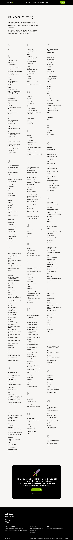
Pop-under (49, 86)
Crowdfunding (11, 349)
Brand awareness (11, 226)
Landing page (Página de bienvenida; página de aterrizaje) (34, 270)
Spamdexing (49, 266)
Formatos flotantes (31, 71)
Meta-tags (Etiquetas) (32, 352)
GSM (28, 120)
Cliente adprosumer (12, 290)
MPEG (28, 384)
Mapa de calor (30, 317)
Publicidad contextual (51, 108)
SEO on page (49, 218)
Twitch (48, 334)
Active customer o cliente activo (14, 67)
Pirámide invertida (50, 71)
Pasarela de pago (50, 57)
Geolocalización (30, 103)
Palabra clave (49, 54)
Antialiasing (10, 115)
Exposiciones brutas (12, 451)
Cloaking (9, 292)
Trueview (49, 333)
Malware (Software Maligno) (33, 315)
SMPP (48, 254)
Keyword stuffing (30, 253)
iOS (28, 206)
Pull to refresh (50, 117)
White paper (49, 413)
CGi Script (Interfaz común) (13, 268)
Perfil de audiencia (50, 59)
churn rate (10, 273)
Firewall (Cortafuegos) (32, 58)
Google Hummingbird (31, 108)
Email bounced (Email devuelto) (14, 429)
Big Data (9, 190)
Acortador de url (11, 66)
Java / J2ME (29, 233)
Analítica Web (10, 105)
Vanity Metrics (50, 375)
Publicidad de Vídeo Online (52, 110)
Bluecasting (10, 204)
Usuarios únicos (50, 364)
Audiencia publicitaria (12, 138)
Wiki (47, 419)
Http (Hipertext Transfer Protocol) (34, 154)
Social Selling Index (51, 261)
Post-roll (48, 93)
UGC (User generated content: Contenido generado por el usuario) (53, 348)
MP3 (28, 382)
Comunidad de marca (12, 307)
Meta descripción (31, 351)
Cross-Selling (10, 345)
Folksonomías (30, 65)
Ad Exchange (10, 73)
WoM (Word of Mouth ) (51, 427)
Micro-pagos (30, 358)
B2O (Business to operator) (13, 169)
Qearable (49, 132)
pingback (49, 69)
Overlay (28, 433)
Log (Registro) (30, 297)
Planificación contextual (52, 76)
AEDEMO (9, 87)
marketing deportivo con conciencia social (32, 332)
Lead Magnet (30, 277)
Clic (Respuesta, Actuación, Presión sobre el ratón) (13, 278)
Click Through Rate (12, 282)
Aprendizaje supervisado (13, 125)
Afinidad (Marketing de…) (13, 89)
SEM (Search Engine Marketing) (53, 212)
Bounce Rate (10, 221)
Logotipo (29, 300)
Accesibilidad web (11, 64)
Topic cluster (49, 320)
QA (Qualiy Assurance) (51, 130)
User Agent (49, 359)
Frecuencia (29, 74)
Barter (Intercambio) (12, 181)
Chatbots (10, 270)
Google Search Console (32, 110)
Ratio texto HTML (50, 151)
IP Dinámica (29, 210)
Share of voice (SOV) (51, 230)
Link (28, 284)
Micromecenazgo (31, 359)
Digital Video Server (12, 379)
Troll (48, 331)
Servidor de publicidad (51, 225)
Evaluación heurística (12, 447)
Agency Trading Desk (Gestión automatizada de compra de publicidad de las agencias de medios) (14, 93)
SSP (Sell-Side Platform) (52, 271)
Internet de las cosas (31, 201)
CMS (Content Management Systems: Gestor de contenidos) (15, 296)
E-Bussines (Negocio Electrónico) (15, 415)
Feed (28, 52)
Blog (9, 198)
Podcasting (49, 85)
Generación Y (30, 100)
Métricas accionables (31, 356)
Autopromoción (11, 150)
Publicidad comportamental (52, 107)
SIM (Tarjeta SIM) (50, 235)
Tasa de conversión (51, 298)
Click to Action (11, 283)
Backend (9, 174)
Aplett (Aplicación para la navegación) (13, 121)
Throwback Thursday (51, 310)
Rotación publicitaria (51, 183)
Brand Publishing (11, 231)
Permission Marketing (51, 64)
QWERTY (49, 136)
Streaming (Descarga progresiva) (54, 278)
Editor (9, 422)
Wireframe (49, 423)
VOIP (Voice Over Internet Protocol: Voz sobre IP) (52, 393)
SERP (48, 219)
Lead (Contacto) (30, 276)
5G (8, 49)
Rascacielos (49, 147)
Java (28, 231)
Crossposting (11, 347)
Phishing (48, 68)
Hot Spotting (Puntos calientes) (34, 147)
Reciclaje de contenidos (52, 158)
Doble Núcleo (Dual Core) (13, 389)
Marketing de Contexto (32, 327)
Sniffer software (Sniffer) (52, 257)
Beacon (9, 183)
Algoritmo (10, 102)
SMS (48, 255)
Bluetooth (10, 207)
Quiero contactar (36, 490)
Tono (48, 315)
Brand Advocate (11, 224)
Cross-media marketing (13, 343)
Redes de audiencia (51, 163)
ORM (28, 430)
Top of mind (49, 319)
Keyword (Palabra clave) (32, 250)
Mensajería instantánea (32, 347)
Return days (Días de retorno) (53, 171)
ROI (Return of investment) (52, 180)
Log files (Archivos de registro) (33, 298)
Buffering (10, 238)
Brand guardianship (12, 228)
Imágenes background (32, 172)
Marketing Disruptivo (31, 336)
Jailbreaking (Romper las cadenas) (34, 230)
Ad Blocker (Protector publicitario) (15, 71)
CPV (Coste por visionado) (13, 337)
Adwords (9, 84)
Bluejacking (10, 205)
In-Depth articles (30, 184)
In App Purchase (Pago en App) (33, 182)
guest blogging (30, 123)
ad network (10, 77)
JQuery (28, 236)
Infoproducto (30, 193)
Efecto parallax (11, 425)
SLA (47, 244)
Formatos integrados (31, 73)
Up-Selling (49, 355)
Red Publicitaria (50, 159)
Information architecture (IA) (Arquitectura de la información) (34, 197)
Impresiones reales (31, 179)
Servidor (48, 223)
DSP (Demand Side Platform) (14, 397)
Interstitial (29, 203)
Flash (28, 59)
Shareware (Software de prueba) (54, 231)
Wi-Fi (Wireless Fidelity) (52, 417)
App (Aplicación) (11, 123)
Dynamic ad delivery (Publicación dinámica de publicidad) (14, 403)
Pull (47, 115)
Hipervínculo (29, 139)
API (8, 118)
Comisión (10, 303)
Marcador (29, 320)
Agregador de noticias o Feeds (14, 96)
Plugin (48, 81)
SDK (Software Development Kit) (53, 211)
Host (28, 145)
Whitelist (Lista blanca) (51, 415)
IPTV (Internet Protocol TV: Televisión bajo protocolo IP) (33, 212)
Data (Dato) (10, 374)
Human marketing (31, 155)
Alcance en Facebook (12, 100)
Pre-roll (48, 95)
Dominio (9, 392)
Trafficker (49, 324)
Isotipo (28, 214)
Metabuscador (30, 354)
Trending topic (50, 329)
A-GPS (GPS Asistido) (12, 60)
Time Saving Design (51, 314)
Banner (9, 177)
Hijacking (29, 135)
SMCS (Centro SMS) (51, 250)
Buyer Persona (11, 240)
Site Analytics (49, 238)
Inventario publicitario (31, 204)
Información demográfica (32, 194)
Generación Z (30, 101)
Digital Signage (11, 377)
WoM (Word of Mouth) (51, 429)
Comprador (10, 305)
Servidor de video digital (52, 226)
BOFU (9, 209)
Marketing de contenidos (32, 326)
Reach (48, 152)
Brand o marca (11, 229)
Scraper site (49, 207)
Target (48, 295)
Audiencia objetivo (11, 136)
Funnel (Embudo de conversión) (34, 85)
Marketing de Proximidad (32, 329)
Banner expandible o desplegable (15, 179)
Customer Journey (12, 359)
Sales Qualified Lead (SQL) (52, 204)
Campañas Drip (11, 263)
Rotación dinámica (50, 182)
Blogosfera (10, 200)
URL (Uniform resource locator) (53, 357)
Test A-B (48, 302)
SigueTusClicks (50, 233)
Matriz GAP (29, 341)
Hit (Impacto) (30, 140)
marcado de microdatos (32, 319)
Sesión (48, 228)
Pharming (49, 66)
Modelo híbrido (30, 377)
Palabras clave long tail (51, 55)
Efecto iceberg (11, 423)
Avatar (9, 154)
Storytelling (49, 276)
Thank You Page (50, 305)
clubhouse (10, 294)
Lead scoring (30, 281)
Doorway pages (11, 394)
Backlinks (10, 176)
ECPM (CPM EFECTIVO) (12, 420)
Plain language (50, 74)
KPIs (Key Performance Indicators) (34, 255)
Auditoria (9, 139)
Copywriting (10, 321)
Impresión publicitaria (31, 177)
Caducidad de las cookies (13, 256)
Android (9, 110)
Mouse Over (29, 379)
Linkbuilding (29, 290)
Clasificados (10, 275)
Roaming (48, 178)
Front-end (29, 80)
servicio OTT (49, 221)
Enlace (9, 442)
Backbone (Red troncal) (13, 172)
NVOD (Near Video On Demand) (33, 406)
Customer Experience (12, 357)
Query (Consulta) (50, 134)
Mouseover (29, 381)
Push (48, 119)
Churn (9, 272)
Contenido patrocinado (12, 309)
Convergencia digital (12, 314)
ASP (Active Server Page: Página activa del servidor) (14, 134)
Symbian (48, 281)
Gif (27, 105)
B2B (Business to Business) (13, 165)
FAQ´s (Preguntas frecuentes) (33, 51)
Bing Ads (9, 191)
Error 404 (10, 446)
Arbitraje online (11, 126)
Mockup (29, 374)
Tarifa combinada (50, 297)
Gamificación (30, 96)
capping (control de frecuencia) (14, 265)
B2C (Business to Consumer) (14, 167)
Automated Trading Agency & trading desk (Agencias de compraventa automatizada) (14, 146)
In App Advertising (31, 181)
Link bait (29, 286)
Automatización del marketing (14, 148)
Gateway (29, 98)
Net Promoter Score (31, 401)
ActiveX (9, 69)
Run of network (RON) (51, 189)
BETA (9, 188)
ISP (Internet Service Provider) (33, 216)
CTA (9, 350)
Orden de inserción (31, 428)
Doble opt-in (10, 391)
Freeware (29, 78)
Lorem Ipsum (30, 302)
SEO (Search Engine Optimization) (54, 214)
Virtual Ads (49, 384)
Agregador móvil (11, 98)
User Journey (49, 362)
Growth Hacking (30, 118)
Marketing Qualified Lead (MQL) (33, 337)
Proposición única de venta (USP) (54, 105)
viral (47, 382)
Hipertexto (29, 137)
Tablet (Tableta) (50, 293)
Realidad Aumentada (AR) (52, 156)
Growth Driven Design (31, 115)
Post (48, 91)
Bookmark (10, 214)
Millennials (29, 363)
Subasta (48, 280)
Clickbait (9, 289)
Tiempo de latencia (51, 312)
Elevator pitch (10, 427)
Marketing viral (30, 339)
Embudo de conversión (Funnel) (14, 434)
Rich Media (49, 173)
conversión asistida (12, 317)
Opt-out (29, 426)
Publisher (49, 112)
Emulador (10, 436)
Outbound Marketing (31, 431)
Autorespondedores (12, 152)
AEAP (9, 86)
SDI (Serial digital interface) (52, 209)
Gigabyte (29, 106)
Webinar (48, 412)
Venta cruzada (50, 379)
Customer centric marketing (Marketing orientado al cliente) (14, 354)
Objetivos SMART (31, 418)
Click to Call (10, 285)
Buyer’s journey (11, 241)
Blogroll (9, 202)
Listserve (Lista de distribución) (33, 293)
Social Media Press (51, 259)
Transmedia (49, 327)
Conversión (10, 316)
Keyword (29, 248)
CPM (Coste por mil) (12, 329)
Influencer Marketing (31, 191)
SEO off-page (50, 216)
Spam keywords (50, 264)
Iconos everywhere (31, 170)
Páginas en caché (50, 52)
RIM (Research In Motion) (52, 176)
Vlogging (48, 386)
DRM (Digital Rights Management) (15, 396)
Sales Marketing (50, 202)
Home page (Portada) (31, 142)
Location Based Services (32, 295)
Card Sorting (10, 266)
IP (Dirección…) (30, 208)
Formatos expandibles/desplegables (32, 69)
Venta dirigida (49, 381)
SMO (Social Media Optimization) (53, 252)
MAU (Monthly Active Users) (33, 343)
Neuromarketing (30, 404)
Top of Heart (49, 317)
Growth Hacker (30, 117)
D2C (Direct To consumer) (13, 372)
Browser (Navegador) (12, 236)
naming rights (30, 398)
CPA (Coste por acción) (13, 323)
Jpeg (28, 235)
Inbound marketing (31, 186)
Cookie (9, 319)
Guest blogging (30, 122)
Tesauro (48, 300)
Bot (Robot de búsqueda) (13, 215)
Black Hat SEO (10, 193)
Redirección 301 (50, 165)
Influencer (29, 189)
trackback (49, 322)
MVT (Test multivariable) (32, 386)
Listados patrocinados (32, 291)
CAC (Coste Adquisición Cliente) (14, 253)
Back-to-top (10, 171)
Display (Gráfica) (11, 387)
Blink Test (10, 197)
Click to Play (10, 287)
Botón (9, 217)
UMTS (48, 350)
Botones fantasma (12, 219)
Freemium (29, 76)
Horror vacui (29, 144)
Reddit (48, 161)
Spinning (48, 269)
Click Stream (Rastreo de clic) (14, 280)
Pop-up (48, 88)
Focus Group (30, 63)
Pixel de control (50, 73)
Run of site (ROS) (50, 190)
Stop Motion (49, 275)
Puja (48, 114)
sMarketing (49, 245)
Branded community (12, 233)
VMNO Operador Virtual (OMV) (53, 388)
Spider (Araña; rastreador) (52, 268)
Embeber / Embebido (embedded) (15, 432)
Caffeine (9, 258)
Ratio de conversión (51, 149)
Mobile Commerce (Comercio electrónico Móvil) (33, 368)
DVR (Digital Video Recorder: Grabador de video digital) (14, 400)
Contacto (63, 2)
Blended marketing (12, 195)
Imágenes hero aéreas (32, 174)
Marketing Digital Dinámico (32, 334)
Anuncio (9, 116)
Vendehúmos (49, 377)
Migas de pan (30, 361)
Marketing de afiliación (32, 322)
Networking (29, 403)
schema (48, 205)
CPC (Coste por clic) (12, 324)
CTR (9, 352)
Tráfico (48, 326)
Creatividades (11, 339)
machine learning (30, 313)
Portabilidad (49, 90)
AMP (9, 103)
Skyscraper (49, 242)
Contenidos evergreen (12, 312)
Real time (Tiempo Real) (52, 154)
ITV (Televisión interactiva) (32, 218)
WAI (47, 405)
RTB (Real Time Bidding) (52, 187)
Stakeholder (49, 273)
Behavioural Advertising (13, 184)
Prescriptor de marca (51, 98)
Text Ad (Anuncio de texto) (52, 304)
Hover (28, 149)
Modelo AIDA (30, 375)
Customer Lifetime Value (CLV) (14, 360)
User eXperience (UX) (51, 360)
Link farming (29, 288)
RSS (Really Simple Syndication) (53, 185)
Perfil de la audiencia (51, 61)
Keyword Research (31, 252)
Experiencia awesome (12, 449)
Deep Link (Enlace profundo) (14, 375)
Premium (48, 97)
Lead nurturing (30, 279)
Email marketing (11, 430)
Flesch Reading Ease (31, 61)
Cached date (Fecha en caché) (14, 255)
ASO (9, 131)
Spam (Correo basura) (51, 262)
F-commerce (30, 49)
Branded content (11, 234)
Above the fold (11, 62)
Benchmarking (11, 186)
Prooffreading (50, 103)
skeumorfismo (50, 240)
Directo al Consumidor (12, 381)
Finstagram (29, 56)
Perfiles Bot (49, 62)
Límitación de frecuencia (32, 283)
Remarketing (49, 166)
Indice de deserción (31, 187)
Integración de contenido (32, 199)
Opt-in (28, 424)
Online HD (29, 423)
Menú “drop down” (31, 349)
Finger (28, 54)
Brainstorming (11, 222)
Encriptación (10, 437)
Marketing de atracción (32, 324)
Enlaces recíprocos (12, 444)
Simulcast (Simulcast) (51, 237)
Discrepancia (10, 382)
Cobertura (10, 299)
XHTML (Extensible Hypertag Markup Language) (53, 441)
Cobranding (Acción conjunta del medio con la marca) (14, 301)
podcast (48, 83)
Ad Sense (10, 79)
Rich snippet (49, 175)
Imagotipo (29, 175)
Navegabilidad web (31, 399)
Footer (28, 66)
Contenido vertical (11, 310)
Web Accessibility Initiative (52, 410)
